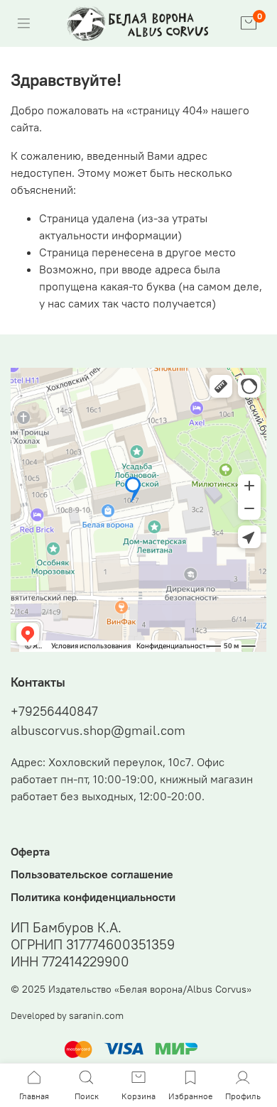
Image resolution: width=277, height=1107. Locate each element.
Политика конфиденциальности (93, 897)
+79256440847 (54, 711)
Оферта (30, 851)
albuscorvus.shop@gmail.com (98, 730)
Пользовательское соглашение (92, 874)
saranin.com (96, 1015)
